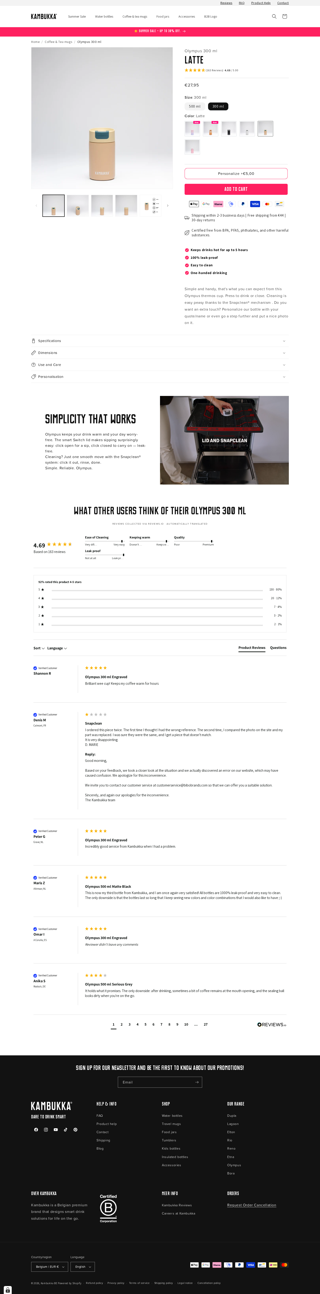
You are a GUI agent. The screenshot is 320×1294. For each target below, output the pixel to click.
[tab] (251, 648)
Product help (107, 1123)
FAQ (242, 3)
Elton (231, 1132)
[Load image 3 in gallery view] (102, 206)
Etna (230, 1157)
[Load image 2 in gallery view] (78, 206)
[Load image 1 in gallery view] (53, 206)
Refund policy (94, 1283)
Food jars (169, 1132)
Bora (230, 1173)
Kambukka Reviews (177, 1205)
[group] (58, 545)
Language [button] (55, 648)
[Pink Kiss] (192, 147)
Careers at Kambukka (178, 1213)
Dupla (231, 1115)
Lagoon (233, 1123)
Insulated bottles (175, 1157)
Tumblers (169, 1140)
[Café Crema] (210, 128)
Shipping (103, 1140)
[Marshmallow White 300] (247, 128)
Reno (231, 1148)
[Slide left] (36, 205)
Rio (229, 1140)
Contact (283, 3)
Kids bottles (171, 1148)
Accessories (171, 1165)
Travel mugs (171, 1123)
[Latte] (265, 128)
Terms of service (139, 1283)
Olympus (234, 1165)
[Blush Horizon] (192, 128)
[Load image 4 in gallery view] (126, 206)
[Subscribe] (197, 1082)
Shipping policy (163, 1283)
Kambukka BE (49, 1283)
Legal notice (185, 1283)
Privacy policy (116, 1283)
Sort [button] (37, 648)
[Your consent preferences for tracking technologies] (8, 1290)
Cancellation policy (209, 1283)
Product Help (261, 3)
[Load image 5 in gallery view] (150, 206)
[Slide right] (168, 205)
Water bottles (172, 1115)
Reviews (226, 3)
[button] (274, 16)
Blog (100, 1148)
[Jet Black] (229, 128)
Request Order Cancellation (251, 1204)
